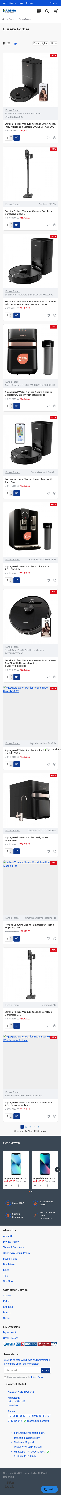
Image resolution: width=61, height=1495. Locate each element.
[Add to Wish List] (48, 138)
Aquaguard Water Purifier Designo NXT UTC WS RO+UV (30, 839)
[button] (3, 1169)
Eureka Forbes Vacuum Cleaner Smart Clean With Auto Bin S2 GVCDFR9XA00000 (30, 303)
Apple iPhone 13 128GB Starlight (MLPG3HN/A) (16, 1178)
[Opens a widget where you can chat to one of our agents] (49, 1489)
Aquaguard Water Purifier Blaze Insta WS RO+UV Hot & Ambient (28, 1104)
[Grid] (4, 43)
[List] (8, 43)
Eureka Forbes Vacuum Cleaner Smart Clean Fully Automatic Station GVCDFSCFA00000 (30, 125)
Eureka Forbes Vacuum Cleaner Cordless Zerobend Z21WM (28, 212)
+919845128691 (17, 1415)
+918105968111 (36, 1415)
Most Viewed (11, 1143)
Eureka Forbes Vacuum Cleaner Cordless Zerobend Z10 (28, 1013)
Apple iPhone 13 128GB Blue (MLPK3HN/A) (45, 1178)
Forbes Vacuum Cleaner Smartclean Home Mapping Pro (29, 926)
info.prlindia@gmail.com (27, 1437)
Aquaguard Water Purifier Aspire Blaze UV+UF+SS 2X (27, 752)
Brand (11, 19)
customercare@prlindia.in (28, 1446)
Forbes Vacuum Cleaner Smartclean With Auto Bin (29, 481)
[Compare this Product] (54, 138)
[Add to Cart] (6, 1185)
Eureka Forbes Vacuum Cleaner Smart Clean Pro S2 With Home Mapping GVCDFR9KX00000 (30, 663)
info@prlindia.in (35, 1432)
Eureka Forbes (12, 110)
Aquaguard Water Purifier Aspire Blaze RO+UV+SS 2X (27, 568)
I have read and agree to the (25, 1377)
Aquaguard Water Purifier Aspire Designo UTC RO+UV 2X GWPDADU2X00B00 (29, 393)
